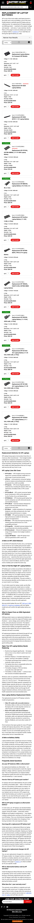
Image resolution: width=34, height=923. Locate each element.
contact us (16, 31)
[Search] (26, 7)
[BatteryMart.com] (17, 2)
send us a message (14, 605)
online (8, 895)
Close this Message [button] (17, 921)
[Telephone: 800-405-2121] (30, 7)
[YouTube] (7, 906)
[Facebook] (2, 906)
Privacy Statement (13, 917)
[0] (31, 3)
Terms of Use (22, 917)
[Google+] (4, 906)
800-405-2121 (17, 912)
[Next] (29, 42)
